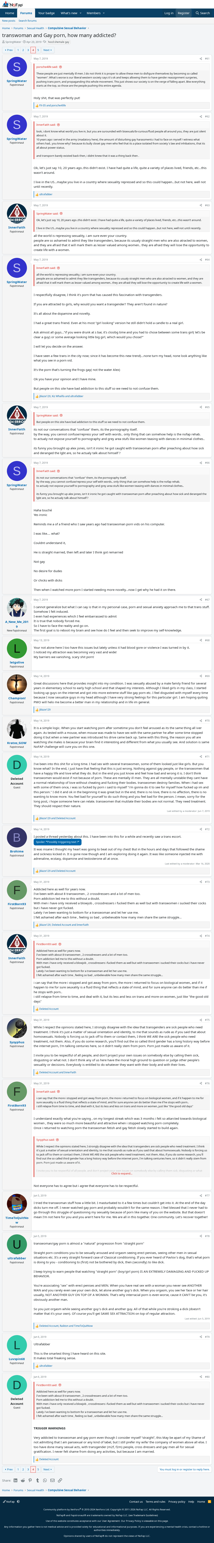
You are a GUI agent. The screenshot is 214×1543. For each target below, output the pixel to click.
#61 (207, 58)
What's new (69, 13)
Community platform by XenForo (76, 1509)
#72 (207, 829)
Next (46, 50)
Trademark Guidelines (145, 1515)
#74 (207, 936)
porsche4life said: (47, 67)
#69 (207, 676)
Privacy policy (176, 1501)
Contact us (136, 1501)
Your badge (46, 13)
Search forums (28, 20)
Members (94, 13)
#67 (207, 599)
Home (9, 13)
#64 (207, 259)
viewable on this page (156, 1520)
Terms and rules (155, 1501)
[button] (81, 13)
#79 (207, 1337)
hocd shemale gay (58, 42)
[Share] (201, 58)
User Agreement (111, 1520)
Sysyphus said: (45, 1140)
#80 (207, 1377)
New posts (8, 20)
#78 (207, 1236)
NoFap (10, 1501)
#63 (207, 205)
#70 (207, 720)
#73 (207, 882)
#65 (207, 407)
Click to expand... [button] (121, 1173)
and (52, 105)
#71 (207, 756)
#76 (207, 1083)
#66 (207, 463)
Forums (26, 13)
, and (61, 396)
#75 (207, 1020)
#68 (207, 640)
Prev (10, 50)
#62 (207, 116)
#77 (207, 1195)
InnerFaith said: (46, 125)
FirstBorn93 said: (46, 944)
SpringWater (13, 42)
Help (191, 1501)
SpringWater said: (47, 213)
